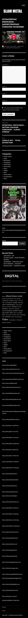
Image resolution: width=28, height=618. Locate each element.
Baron (15, 298)
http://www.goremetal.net (9, 556)
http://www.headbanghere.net (11, 584)
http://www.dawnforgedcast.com (11, 399)
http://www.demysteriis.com (10, 502)
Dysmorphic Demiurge (11, 47)
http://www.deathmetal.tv (9, 473)
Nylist (11, 312)
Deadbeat (4, 304)
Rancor (18, 314)
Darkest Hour (20, 302)
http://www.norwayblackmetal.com (12, 574)
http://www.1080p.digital (9, 365)
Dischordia (14, 306)
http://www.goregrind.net (9, 550)
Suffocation (8, 316)
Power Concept (8, 314)
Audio (5, 158)
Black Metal (7, 160)
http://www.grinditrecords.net (11, 419)
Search (4, 240)
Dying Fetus (5, 308)
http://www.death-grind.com (10, 443)
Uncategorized (8, 176)
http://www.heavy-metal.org (10, 520)
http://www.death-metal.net (10, 461)
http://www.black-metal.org (10, 514)
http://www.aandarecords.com (11, 369)
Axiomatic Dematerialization (7, 298)
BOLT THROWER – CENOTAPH (12, 263)
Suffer (3, 316)
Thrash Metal (7, 174)
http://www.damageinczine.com (11, 562)
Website (4, 100)
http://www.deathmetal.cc (9, 485)
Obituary (15, 312)
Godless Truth (11, 308)
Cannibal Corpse (5, 300)
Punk (5, 172)
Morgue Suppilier (5, 312)
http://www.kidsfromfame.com (11, 393)
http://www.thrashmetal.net (10, 532)
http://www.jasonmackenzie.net (11, 387)
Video (3, 47)
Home (4, 607)
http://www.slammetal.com (10, 492)
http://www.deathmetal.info (10, 479)
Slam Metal (6, 46)
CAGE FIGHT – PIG (9, 255)
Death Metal (20, 46)
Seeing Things (22, 314)
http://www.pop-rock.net (9, 596)
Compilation (7, 162)
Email (4, 93)
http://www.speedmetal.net (10, 538)
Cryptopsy (15, 302)
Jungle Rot (15, 310)
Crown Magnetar (8, 302)
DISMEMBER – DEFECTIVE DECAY (13, 261)
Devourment (9, 306)
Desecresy (4, 306)
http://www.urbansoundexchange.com (13, 373)
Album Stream (8, 156)
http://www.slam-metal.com (10, 455)
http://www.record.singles (9, 496)
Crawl (3, 302)
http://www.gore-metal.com (10, 425)
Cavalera (11, 300)
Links (3, 610)
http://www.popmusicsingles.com (11, 578)
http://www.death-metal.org (10, 467)
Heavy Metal (7, 166)
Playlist (6, 170)
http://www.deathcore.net (9, 544)
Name (4, 86)
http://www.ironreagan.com (10, 568)
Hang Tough (17, 308)
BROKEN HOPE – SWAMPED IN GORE (14, 265)
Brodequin (19, 298)
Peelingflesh (19, 312)
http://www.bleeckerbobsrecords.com (13, 379)
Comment (5, 64)
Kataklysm (21, 310)
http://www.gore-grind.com (10, 449)
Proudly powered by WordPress (16, 615)
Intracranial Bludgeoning (7, 310)
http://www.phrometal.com (10, 590)
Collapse (16, 300)
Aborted (3, 296)
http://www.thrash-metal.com (11, 526)
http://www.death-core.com (10, 437)
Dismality (19, 306)
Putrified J (14, 314)
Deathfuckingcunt (11, 304)
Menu (23, 5)
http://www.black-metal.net (10, 508)
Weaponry (4, 322)
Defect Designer (19, 304)
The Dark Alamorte (18, 316)
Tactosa (12, 316)
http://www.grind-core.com (10, 431)
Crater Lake (20, 300)
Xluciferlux (9, 322)
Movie (5, 168)
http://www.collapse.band (9, 383)
